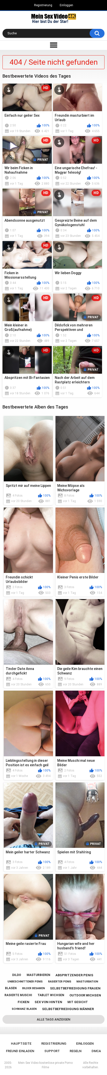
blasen (11, 988)
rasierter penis (59, 981)
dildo (16, 975)
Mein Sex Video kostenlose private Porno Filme (45, 1065)
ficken (23, 1002)
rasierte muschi (18, 995)
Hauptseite (21, 1043)
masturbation (87, 981)
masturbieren (38, 975)
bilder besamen (33, 988)
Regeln (75, 1051)
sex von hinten (48, 1002)
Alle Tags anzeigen (53, 1019)
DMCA (96, 1051)
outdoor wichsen (85, 995)
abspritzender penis (74, 975)
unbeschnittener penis (25, 981)
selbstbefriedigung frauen (75, 988)
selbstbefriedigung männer (68, 1009)
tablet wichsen (51, 995)
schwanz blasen (24, 1009)
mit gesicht (77, 1002)
